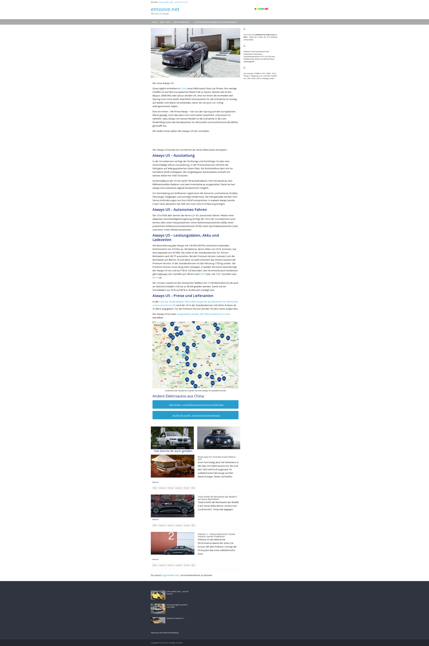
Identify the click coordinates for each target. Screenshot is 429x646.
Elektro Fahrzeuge (181, 22)
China (184, 88)
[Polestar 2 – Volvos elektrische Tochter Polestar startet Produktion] (172, 533)
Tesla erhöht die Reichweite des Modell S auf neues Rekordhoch (217, 498)
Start (154, 22)
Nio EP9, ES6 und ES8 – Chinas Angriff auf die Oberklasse (196, 415)
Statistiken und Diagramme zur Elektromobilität (216, 22)
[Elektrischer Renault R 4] (158, 605)
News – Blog (165, 22)
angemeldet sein (170, 575)
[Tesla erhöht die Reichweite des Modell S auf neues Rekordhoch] (172, 496)
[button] (154, 142)
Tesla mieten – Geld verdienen (170, 2)
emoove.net (165, 9)
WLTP (155, 277)
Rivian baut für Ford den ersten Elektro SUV (217, 458)
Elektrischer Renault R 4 (174, 605)
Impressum (155, 633)
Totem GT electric (230, 444)
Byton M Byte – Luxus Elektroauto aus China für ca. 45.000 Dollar (196, 405)
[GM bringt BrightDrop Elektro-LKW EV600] (158, 592)
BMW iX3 (156, 444)
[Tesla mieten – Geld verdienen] (158, 618)
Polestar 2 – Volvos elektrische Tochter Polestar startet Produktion (216, 535)
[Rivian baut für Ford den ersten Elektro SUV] (172, 456)
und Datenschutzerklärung (168, 633)
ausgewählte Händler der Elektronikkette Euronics (203, 314)
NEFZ (203, 274)
